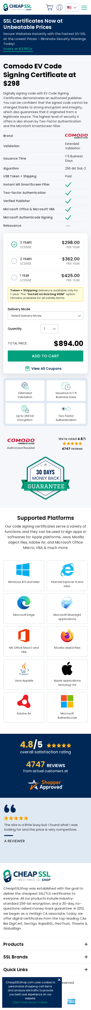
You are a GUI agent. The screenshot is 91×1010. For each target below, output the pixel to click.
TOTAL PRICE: (17, 343)
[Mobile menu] (84, 7)
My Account (59, 7)
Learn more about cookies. (30, 1002)
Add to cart (45, 356)
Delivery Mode (19, 309)
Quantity (15, 328)
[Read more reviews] (45, 788)
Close (59, 980)
